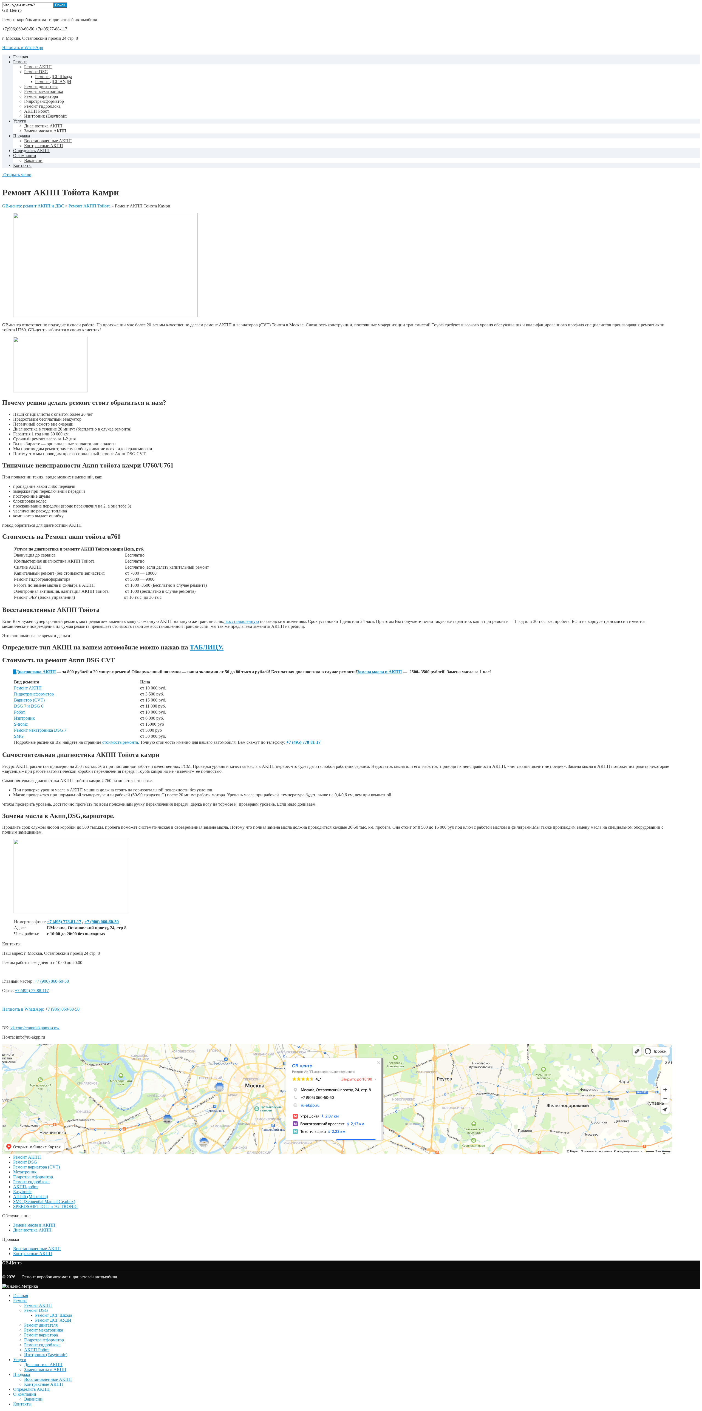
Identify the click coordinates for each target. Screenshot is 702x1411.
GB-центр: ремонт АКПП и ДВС (33, 206)
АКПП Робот (36, 111)
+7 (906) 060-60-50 (101, 921)
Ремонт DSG (36, 71)
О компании (24, 155)
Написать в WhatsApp (22, 47)
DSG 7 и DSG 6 (28, 706)
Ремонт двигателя (41, 86)
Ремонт (20, 61)
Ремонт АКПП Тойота (90, 206)
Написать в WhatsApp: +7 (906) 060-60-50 (41, 1009)
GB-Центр (12, 10)
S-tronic (21, 724)
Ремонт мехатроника (43, 91)
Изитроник (24, 718)
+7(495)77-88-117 (51, 29)
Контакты (22, 165)
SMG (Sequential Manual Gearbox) (44, 1201)
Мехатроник (24, 1172)
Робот (19, 712)
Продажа (21, 135)
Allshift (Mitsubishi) (30, 1196)
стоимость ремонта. (120, 742)
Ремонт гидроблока (42, 106)
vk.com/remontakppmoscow (35, 1027)
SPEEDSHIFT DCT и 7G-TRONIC (45, 1206)
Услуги (19, 121)
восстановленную (241, 621)
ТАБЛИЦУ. (206, 647)
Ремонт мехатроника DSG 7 (40, 730)
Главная (20, 57)
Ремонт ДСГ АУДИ (53, 81)
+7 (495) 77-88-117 (32, 990)
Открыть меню (16, 174)
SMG (19, 736)
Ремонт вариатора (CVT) (36, 1167)
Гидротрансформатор (44, 101)
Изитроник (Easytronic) (45, 116)
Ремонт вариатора (41, 96)
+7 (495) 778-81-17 (64, 921)
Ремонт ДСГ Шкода (53, 76)
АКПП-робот (25, 1186)
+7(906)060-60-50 (18, 29)
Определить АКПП (31, 150)
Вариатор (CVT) (29, 700)
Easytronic (22, 1191)
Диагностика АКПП (43, 126)
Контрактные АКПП (43, 145)
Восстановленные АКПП (48, 140)
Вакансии (33, 160)
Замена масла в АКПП (45, 131)
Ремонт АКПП (38, 66)
